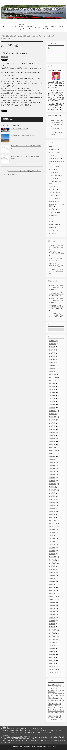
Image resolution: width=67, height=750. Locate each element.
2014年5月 (52, 651)
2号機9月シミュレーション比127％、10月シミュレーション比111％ (56, 265)
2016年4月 (52, 581)
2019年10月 (52, 453)
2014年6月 (52, 648)
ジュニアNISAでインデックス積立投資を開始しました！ (56, 306)
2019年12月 (52, 447)
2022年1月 (52, 371)
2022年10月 (52, 344)
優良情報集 (29, 27)
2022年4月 (52, 362)
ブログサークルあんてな (55, 719)
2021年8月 (52, 386)
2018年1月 (52, 517)
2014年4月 (52, 654)
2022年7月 (52, 353)
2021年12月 (52, 374)
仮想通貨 (51, 209)
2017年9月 (52, 529)
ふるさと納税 (53, 192)
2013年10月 (52, 672)
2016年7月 (52, 572)
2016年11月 (52, 560)
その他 (51, 169)
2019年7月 (52, 462)
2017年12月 (52, 520)
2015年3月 (52, 621)
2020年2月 (52, 441)
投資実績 (51, 215)
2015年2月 (52, 624)
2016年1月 (52, 590)
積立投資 (37, 27)
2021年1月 (52, 408)
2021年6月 (52, 392)
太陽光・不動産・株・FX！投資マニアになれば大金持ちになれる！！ (55, 707)
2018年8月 (52, 496)
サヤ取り (51, 155)
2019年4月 (52, 471)
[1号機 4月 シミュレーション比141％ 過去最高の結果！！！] (5, 151)
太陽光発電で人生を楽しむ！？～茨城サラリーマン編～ (56, 700)
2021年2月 (52, 405)
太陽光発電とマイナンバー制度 (10, 125)
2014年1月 (52, 663)
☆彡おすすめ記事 (45, 27)
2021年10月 (52, 380)
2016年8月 (52, 569)
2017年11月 (52, 523)
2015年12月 (52, 593)
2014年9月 (52, 639)
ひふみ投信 (52, 189)
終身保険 (51, 227)
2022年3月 (52, 365)
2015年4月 (52, 618)
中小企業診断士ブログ (54, 717)
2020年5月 (52, 432)
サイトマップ (61, 27)
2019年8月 (52, 459)
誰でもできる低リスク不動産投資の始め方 (57, 124)
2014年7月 (52, 645)
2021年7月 (52, 389)
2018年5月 (52, 505)
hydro (54, 289)
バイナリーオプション (55, 181)
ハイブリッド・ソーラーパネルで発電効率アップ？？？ (24, 171)
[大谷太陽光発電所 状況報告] (5, 130)
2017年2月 (52, 551)
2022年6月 (52, 356)
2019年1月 (52, 481)
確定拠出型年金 (53, 224)
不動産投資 (52, 201)
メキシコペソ (53, 198)
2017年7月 (52, 535)
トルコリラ (52, 178)
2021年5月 (52, 395)
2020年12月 (52, 411)
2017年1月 (52, 554)
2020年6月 (52, 429)
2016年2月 (52, 587)
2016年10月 (52, 563)
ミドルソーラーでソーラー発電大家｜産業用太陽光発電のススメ (56, 695)
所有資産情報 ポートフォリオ (21, 27)
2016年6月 (52, 575)
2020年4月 (52, 435)
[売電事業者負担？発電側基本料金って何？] (5, 141)
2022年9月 (52, 347)
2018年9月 (52, 493)
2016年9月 (52, 566)
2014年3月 (52, 657)
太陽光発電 (4, 56)
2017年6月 (52, 538)
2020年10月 (52, 417)
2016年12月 (52, 557)
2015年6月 (52, 611)
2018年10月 (52, 490)
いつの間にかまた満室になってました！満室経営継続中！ (56, 271)
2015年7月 (52, 608)
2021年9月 (52, 383)
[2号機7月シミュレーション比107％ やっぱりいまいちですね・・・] (5, 162)
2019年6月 (52, 465)
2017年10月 (52, 526)
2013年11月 (52, 669)
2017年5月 (52, 541)
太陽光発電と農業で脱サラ (56, 716)
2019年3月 (52, 475)
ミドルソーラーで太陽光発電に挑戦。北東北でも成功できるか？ (56, 712)
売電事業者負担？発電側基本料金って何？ (23, 135)
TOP (23, 36)
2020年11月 (52, 414)
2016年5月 (52, 578)
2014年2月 (52, 660)
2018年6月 (52, 502)
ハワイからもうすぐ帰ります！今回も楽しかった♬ (56, 247)
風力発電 (51, 233)
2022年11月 (52, 341)
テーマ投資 (52, 172)
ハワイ (51, 186)
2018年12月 (52, 484)
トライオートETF (54, 175)
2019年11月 (52, 450)
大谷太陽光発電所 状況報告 (19, 129)
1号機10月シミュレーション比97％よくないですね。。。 (56, 253)
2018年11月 (52, 487)
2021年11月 (52, 377)
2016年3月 (52, 584)
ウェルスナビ (53, 152)
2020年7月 (52, 426)
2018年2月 (52, 514)
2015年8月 (52, 605)
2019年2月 (52, 478)
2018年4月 (52, 508)
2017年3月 (52, 548)
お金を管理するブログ (54, 685)
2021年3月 (52, 401)
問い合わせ (53, 27)
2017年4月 (52, 545)
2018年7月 (52, 499)
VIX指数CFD (53, 149)
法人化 (51, 221)
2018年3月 (52, 511)
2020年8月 (52, 423)
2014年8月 (52, 642)
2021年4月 (52, 398)
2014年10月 (52, 636)
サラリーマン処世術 (55, 158)
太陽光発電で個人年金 (54, 704)
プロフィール (13, 27)
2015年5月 (52, 615)
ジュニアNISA (53, 166)
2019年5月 (52, 468)
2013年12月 (52, 666)
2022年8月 (52, 350)
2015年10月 (52, 599)
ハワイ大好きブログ (57, 120)
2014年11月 (52, 633)
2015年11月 (52, 596)
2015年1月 (52, 627)
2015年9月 (52, 602)
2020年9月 (52, 420)
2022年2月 (52, 368)
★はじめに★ (5, 27)
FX (50, 146)
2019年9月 (52, 456)
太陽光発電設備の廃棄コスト (12, 174)
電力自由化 (52, 230)
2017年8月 (52, 532)
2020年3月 (52, 438)
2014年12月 (52, 630)
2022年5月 (52, 359)
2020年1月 (52, 444)
